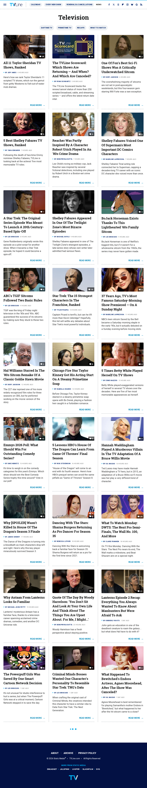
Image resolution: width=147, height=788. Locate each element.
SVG (98, 769)
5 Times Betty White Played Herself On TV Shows (122, 372)
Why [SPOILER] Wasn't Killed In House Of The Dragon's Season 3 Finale (21, 527)
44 (92, 56)
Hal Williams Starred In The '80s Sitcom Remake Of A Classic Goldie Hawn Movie (24, 375)
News (98, 4)
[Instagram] (127, 4)
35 (43, 56)
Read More (36, 105)
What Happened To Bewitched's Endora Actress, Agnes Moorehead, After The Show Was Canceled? (121, 683)
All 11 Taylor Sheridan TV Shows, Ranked (22, 65)
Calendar (35, 4)
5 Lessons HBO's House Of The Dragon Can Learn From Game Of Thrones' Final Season (73, 451)
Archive (68, 753)
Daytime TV (46, 27)
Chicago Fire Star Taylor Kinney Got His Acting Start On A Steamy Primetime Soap (72, 377)
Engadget (52, 769)
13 (43, 438)
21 (141, 591)
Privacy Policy (87, 753)
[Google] (136, 4)
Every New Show (53, 4)
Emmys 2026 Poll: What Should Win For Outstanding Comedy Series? (20, 451)
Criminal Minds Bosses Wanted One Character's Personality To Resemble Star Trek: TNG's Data (70, 681)
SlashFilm (88, 769)
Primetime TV (64, 27)
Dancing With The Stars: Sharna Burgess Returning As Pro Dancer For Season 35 (72, 529)
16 (92, 289)
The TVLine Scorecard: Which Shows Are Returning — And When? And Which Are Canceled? (71, 69)
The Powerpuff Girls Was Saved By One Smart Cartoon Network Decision (22, 678)
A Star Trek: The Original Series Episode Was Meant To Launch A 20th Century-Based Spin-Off (23, 225)
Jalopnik (64, 769)
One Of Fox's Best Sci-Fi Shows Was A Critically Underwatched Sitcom (119, 67)
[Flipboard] (123, 4)
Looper (75, 769)
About (55, 753)
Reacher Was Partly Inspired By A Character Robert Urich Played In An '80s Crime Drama (71, 147)
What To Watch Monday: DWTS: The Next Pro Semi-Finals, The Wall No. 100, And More (121, 529)
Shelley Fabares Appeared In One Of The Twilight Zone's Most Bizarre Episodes (71, 225)
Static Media (59, 758)
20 (141, 516)
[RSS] (141, 4)
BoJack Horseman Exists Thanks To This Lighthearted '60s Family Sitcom (120, 225)
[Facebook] (109, 4)
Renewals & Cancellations (79, 4)
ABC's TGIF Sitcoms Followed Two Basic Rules (22, 298)
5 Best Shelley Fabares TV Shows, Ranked (22, 142)
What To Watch (98, 27)
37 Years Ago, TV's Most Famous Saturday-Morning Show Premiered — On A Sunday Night (121, 302)
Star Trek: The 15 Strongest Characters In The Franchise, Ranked (72, 300)
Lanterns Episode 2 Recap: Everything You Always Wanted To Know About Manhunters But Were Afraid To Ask (120, 606)
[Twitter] (113, 4)
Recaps (80, 27)
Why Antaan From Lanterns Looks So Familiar (24, 599)
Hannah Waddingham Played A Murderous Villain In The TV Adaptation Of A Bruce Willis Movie (122, 451)
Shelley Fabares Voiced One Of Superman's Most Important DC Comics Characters (122, 147)
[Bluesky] (132, 4)
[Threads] (118, 4)
